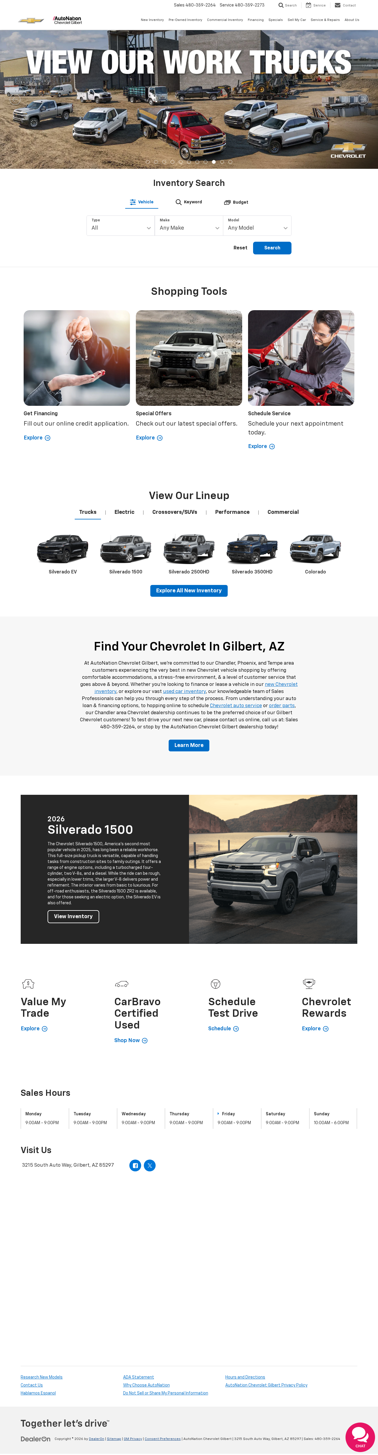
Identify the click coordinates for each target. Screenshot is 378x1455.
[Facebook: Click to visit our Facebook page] (135, 1027)
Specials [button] (275, 20)
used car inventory (184, 552)
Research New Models (42, 1239)
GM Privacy (133, 1300)
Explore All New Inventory (189, 452)
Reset (240, 109)
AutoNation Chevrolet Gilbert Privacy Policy (266, 1247)
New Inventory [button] (152, 20)
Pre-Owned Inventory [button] (185, 20)
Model (233, 82)
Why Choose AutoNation (146, 1247)
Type (96, 82)
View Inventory (73, 778)
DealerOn (96, 1300)
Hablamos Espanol (38, 1255)
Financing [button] (256, 20)
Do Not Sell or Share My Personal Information (165, 1255)
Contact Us (32, 1247)
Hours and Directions (245, 1239)
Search (272, 109)
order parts (282, 567)
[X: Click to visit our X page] (150, 1027)
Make (165, 82)
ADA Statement (138, 1239)
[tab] (141, 63)
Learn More (189, 606)
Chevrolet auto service (236, 567)
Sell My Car (297, 20)
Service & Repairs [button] (325, 20)
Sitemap (114, 1300)
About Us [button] (352, 20)
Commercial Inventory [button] (225, 20)
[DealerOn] (36, 1300)
